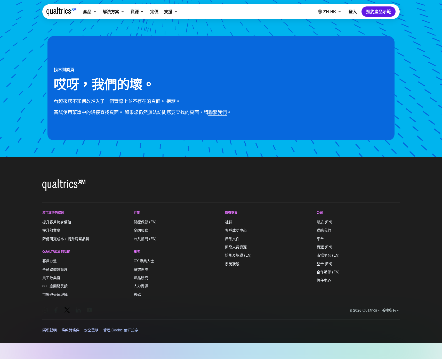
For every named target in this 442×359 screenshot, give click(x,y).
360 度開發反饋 (55, 286)
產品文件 (232, 238)
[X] (67, 310)
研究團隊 (141, 269)
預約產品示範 (378, 11)
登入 (353, 11)
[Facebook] (56, 310)
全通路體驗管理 (55, 269)
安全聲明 (91, 329)
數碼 (137, 294)
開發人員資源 (236, 246)
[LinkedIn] (78, 310)
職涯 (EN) (324, 246)
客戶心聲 (49, 261)
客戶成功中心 (236, 230)
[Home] (61, 11)
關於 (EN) (324, 221)
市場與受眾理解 (55, 294)
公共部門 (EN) (145, 238)
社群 (228, 221)
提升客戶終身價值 (56, 221)
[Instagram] (44, 310)
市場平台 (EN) (328, 255)
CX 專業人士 (144, 261)
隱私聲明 (49, 329)
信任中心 (324, 280)
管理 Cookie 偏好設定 (120, 330)
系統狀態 (232, 263)
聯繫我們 (217, 112)
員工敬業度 (51, 277)
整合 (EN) (324, 263)
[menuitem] (90, 12)
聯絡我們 (324, 230)
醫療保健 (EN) (145, 221)
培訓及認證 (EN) (238, 255)
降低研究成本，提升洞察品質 (65, 238)
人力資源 (141, 286)
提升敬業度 (51, 230)
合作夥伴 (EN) (328, 271)
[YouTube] (89, 310)
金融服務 (141, 230)
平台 (320, 238)
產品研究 (141, 277)
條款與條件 (70, 329)
